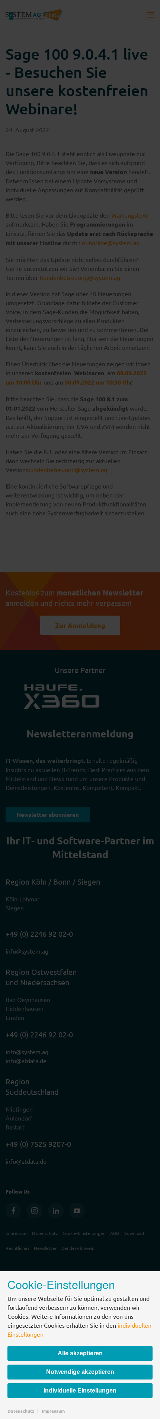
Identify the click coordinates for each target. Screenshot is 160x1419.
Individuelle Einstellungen (80, 1390)
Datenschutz (20, 1411)
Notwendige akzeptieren (80, 1372)
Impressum (53, 1411)
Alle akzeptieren (80, 1353)
